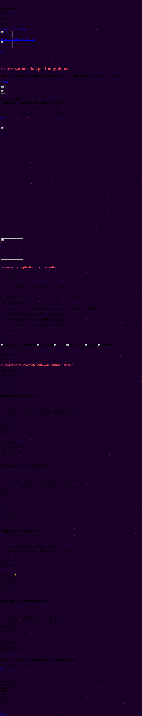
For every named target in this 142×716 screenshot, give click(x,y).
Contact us (5, 29)
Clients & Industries (19, 29)
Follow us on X (28, 39)
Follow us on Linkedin (11, 39)
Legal (3, 713)
